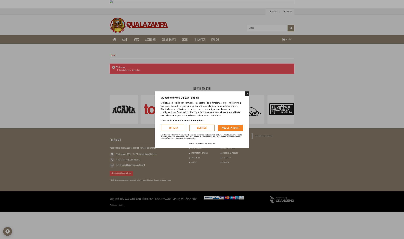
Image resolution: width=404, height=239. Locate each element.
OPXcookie (193, 143)
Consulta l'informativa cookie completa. (182, 120)
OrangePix (211, 143)
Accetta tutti (230, 128)
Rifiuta (173, 128)
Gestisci (202, 128)
